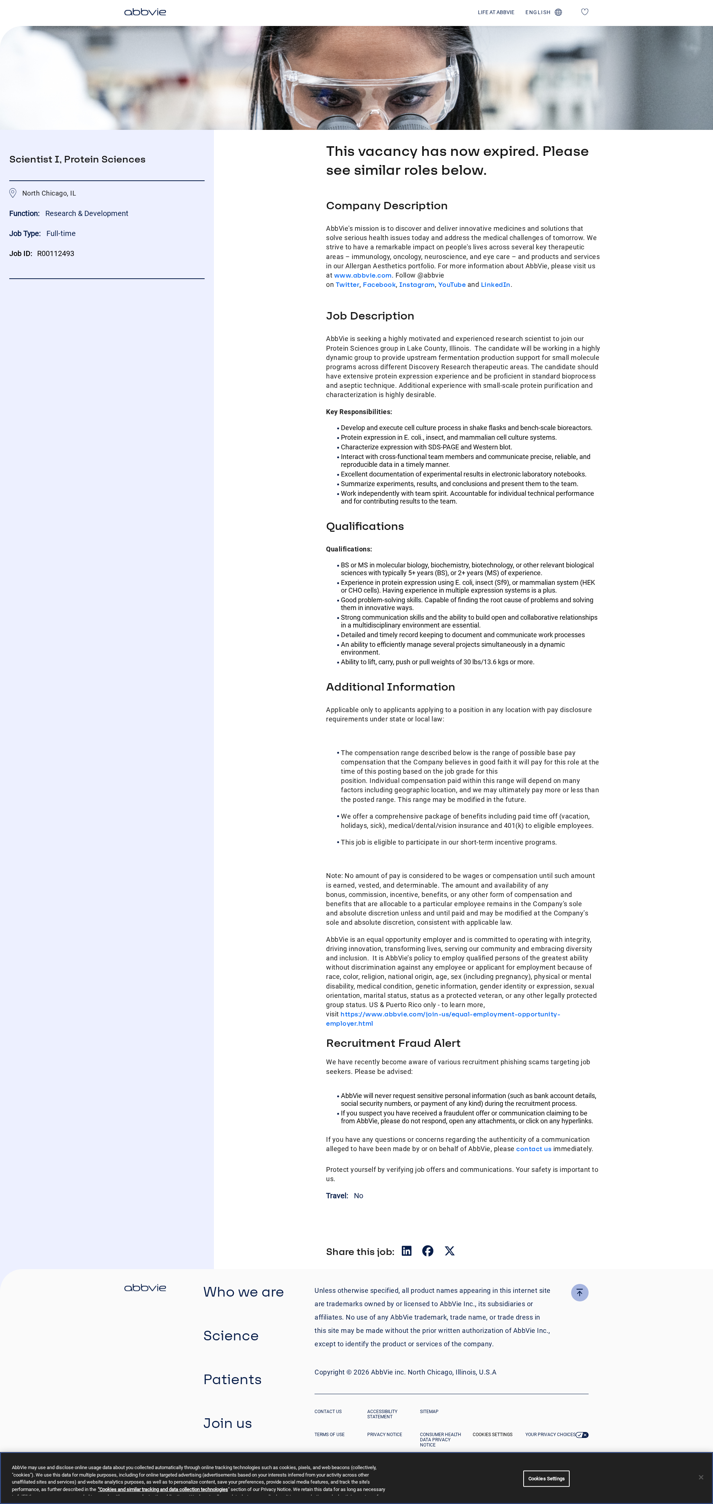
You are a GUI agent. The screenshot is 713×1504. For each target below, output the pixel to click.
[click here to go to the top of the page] (580, 1292)
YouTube (452, 284)
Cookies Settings (492, 1434)
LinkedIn (496, 284)
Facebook (379, 284)
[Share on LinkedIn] (407, 1252)
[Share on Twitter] (449, 1252)
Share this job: (360, 1251)
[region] (356, 1478)
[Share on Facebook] (428, 1252)
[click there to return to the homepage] (145, 1289)
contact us (533, 1149)
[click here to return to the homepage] (145, 13)
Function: (25, 213)
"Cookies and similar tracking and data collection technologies (163, 1489)
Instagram (417, 284)
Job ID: (20, 253)
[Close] (701, 1477)
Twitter (348, 284)
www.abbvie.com (363, 275)
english (538, 12)
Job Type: (25, 233)
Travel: (338, 1195)
